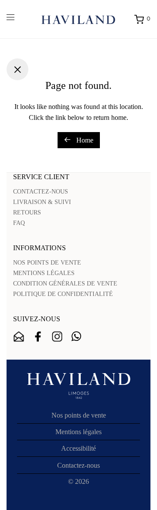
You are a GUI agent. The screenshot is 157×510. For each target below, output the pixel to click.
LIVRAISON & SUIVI (42, 202)
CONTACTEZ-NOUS (40, 191)
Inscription (18, 336)
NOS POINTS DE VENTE (47, 262)
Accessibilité (78, 448)
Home (84, 140)
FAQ (19, 223)
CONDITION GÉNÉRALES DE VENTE (65, 283)
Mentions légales (78, 431)
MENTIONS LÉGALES (44, 273)
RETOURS (27, 212)
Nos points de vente (78, 415)
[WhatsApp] (76, 336)
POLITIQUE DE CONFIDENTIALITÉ (63, 294)
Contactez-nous (78, 465)
